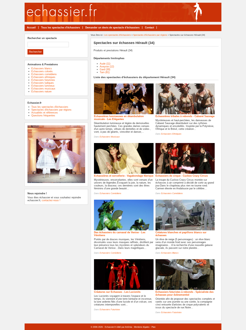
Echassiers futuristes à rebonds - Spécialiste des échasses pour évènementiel (184, 293)
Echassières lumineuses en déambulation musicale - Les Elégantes (119, 118)
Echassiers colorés (42, 71)
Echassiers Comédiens (110, 193)
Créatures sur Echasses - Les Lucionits (117, 291)
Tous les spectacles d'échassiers (60, 27)
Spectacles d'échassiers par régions (150, 35)
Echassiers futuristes (43, 80)
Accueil (31, 27)
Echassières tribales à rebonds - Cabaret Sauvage (184, 116)
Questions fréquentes (43, 115)
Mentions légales (142, 327)
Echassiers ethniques (43, 77)
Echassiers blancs (41, 68)
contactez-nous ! (51, 200)
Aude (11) (105, 63)
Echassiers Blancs (170, 253)
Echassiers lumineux (43, 85)
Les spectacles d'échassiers (117, 35)
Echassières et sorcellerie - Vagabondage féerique (123, 175)
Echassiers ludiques (42, 82)
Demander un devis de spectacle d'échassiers (112, 27)
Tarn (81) (105, 72)
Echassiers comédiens (44, 74)
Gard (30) (105, 69)
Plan (153, 327)
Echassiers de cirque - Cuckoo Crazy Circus (181, 175)
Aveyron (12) (107, 66)
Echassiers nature (41, 91)
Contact (149, 27)
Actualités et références (44, 112)
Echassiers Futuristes (110, 309)
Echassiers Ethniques (171, 134)
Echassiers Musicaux (110, 137)
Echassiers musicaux (43, 88)
